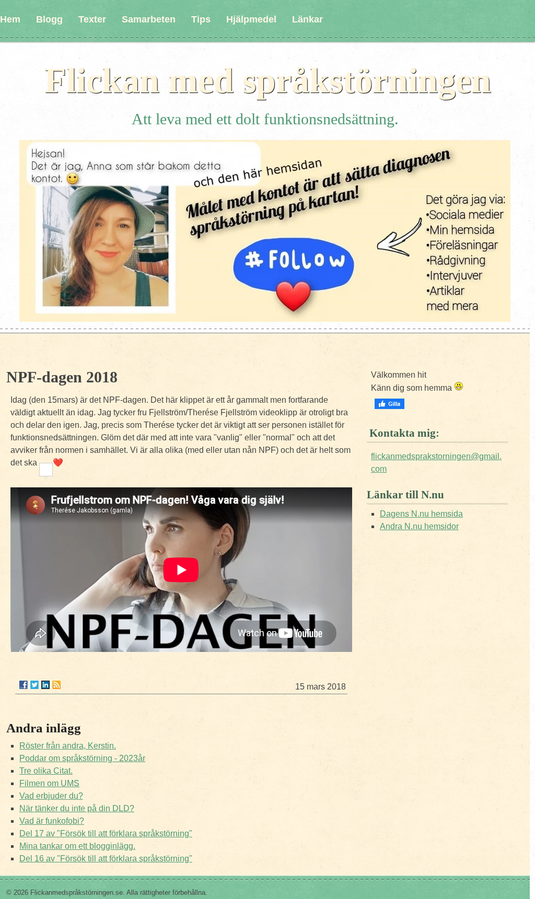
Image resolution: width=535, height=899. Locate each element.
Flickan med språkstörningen (267, 80)
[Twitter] (34, 685)
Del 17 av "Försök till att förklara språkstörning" (105, 833)
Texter (92, 19)
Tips (201, 19)
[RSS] (56, 685)
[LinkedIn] (45, 685)
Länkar (307, 19)
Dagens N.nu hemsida (421, 513)
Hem (10, 19)
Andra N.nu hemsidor (419, 526)
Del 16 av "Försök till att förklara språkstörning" (105, 858)
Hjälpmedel (251, 19)
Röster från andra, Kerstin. (67, 745)
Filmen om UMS (49, 783)
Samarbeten (149, 19)
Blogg (49, 19)
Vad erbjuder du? (51, 795)
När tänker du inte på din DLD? (76, 808)
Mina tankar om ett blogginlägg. (77, 846)
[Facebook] (23, 685)
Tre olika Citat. (46, 770)
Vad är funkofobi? (51, 820)
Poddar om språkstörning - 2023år (82, 758)
